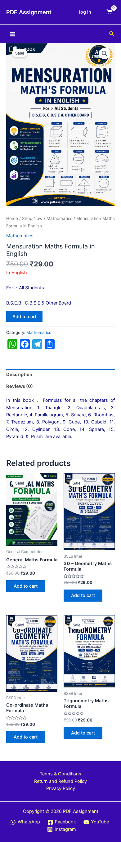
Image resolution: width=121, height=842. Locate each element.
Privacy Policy (60, 788)
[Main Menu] (12, 34)
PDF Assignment (29, 12)
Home (12, 218)
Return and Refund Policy (60, 781)
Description (19, 374)
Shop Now (32, 218)
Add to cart (24, 316)
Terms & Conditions (60, 774)
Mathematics (59, 218)
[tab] (60, 375)
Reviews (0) (19, 386)
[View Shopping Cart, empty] (109, 12)
